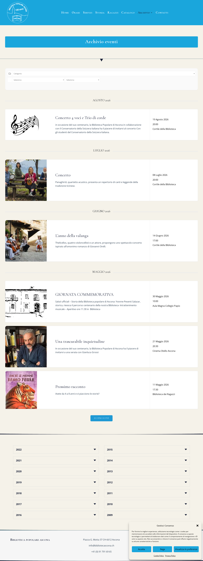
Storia (100, 12)
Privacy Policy (170, 556)
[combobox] (104, 73)
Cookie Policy (159, 556)
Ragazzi (113, 12)
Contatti (162, 12)
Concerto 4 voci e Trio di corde (80, 117)
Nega (162, 549)
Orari (76, 12)
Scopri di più (101, 418)
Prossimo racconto (70, 386)
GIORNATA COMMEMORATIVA (84, 294)
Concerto (63, 175)
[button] (197, 525)
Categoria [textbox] (18, 73)
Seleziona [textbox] (17, 80)
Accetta (141, 549)
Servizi (87, 12)
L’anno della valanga (71, 235)
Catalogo (128, 12)
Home (65, 12)
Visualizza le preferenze (186, 549)
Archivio (144, 12)
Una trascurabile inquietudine (80, 341)
